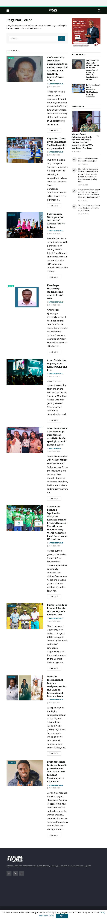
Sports (12, 139)
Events (12, 215)
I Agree (62, 916)
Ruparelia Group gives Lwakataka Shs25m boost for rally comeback (93, 91)
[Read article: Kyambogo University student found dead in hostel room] (25, 297)
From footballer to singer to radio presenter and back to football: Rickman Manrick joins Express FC (57, 771)
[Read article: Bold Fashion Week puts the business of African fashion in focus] (25, 225)
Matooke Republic (56, 84)
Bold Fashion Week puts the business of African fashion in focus (56, 220)
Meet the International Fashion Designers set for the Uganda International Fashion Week (57, 686)
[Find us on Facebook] (9, 873)
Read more (55, 130)
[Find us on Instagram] (21, 873)
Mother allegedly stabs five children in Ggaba (88, 159)
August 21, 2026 (54, 788)
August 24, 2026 (54, 87)
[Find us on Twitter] (15, 873)
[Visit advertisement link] (86, 32)
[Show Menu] (8, 10)
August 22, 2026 (54, 451)
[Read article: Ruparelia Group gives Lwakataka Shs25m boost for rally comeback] (25, 150)
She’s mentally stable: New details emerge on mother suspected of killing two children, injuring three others (92, 70)
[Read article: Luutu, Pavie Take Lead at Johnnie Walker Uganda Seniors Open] (25, 616)
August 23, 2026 (54, 233)
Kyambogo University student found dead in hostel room (55, 292)
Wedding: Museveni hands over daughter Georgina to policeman (89, 207)
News (11, 58)
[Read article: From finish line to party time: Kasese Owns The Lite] (25, 372)
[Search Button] (99, 10)
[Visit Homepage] (53, 10)
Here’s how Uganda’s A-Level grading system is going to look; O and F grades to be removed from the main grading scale (88, 175)
